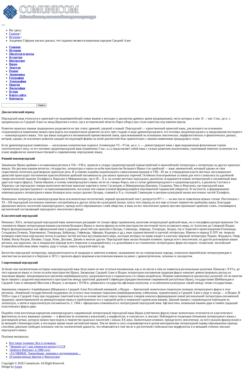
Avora (18, 366)
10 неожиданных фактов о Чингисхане (34, 356)
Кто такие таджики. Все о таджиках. (32, 343)
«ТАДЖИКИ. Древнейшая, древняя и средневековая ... (45, 353)
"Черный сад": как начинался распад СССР (37, 346)
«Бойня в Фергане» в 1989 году (29, 350)
